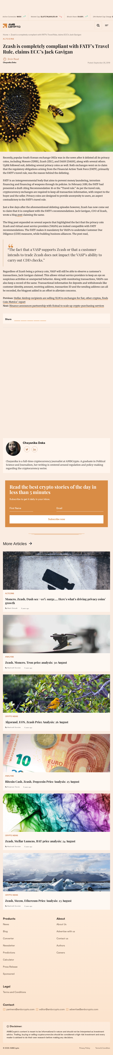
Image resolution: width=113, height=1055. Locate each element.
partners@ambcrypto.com (20, 1009)
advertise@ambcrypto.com (83, 1009)
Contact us (62, 939)
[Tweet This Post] (24, 318)
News (6, 924)
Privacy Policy (84, 1048)
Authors (60, 946)
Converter (8, 939)
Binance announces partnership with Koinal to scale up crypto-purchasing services (56, 305)
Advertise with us (65, 931)
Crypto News (11, 716)
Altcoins (8, 39)
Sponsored (8, 974)
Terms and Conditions (14, 992)
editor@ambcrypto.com (52, 1009)
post (20, 214)
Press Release (10, 967)
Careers (60, 953)
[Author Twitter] (27, 449)
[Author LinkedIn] (35, 449)
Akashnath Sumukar (14, 668)
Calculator (8, 960)
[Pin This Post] (30, 318)
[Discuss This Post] (43, 318)
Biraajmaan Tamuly (13, 787)
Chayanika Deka (9, 63)
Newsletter (9, 946)
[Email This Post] (37, 318)
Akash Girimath (12, 608)
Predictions (9, 953)
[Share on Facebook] (17, 318)
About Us (61, 924)
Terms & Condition (102, 1048)
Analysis (9, 657)
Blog (5, 931)
